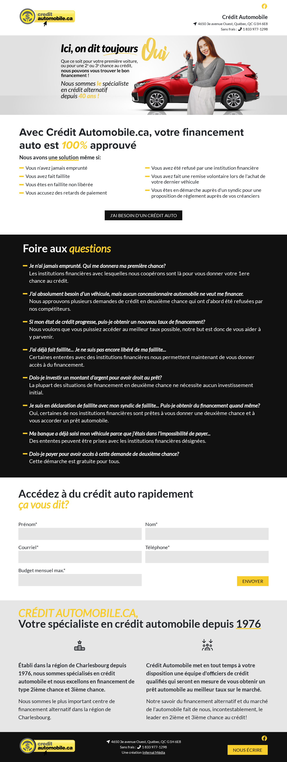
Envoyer (252, 581)
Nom (151, 524)
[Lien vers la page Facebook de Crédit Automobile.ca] (264, 6)
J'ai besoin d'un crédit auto (143, 215)
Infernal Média (153, 752)
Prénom (27, 524)
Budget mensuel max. (41, 570)
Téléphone (157, 547)
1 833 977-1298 (255, 29)
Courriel (28, 547)
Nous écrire (247, 750)
